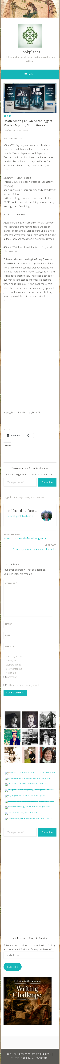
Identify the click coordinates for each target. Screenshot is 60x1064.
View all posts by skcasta (20, 515)
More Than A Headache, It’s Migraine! (25, 536)
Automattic (40, 1058)
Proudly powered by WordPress (29, 1054)
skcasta (27, 130)
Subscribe (47, 482)
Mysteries (24, 497)
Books (7, 116)
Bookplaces (30, 52)
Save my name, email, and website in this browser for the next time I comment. (14, 666)
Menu (31, 74)
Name (8, 623)
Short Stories (37, 497)
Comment (11, 583)
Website (9, 646)
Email (8, 635)
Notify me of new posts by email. (23, 685)
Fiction (14, 497)
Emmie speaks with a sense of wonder (34, 547)
